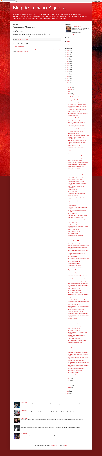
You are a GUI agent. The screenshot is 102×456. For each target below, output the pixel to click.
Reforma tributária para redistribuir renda (76, 320)
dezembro (70, 84)
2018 (68, 65)
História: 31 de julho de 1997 (74, 111)
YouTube (68, 41)
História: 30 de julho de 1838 (74, 120)
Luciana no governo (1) (73, 205)
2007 (68, 391)
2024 (68, 54)
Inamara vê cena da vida (73, 345)
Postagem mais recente (18, 49)
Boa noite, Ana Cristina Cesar (74, 330)
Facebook (69, 43)
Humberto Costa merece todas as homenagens (78, 313)
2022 (68, 58)
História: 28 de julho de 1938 (74, 168)
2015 (68, 71)
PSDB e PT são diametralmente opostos (76, 95)
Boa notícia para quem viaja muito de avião (77, 281)
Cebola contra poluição (73, 115)
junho (69, 378)
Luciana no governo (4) (73, 200)
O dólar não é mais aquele (73, 221)
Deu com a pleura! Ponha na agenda (76, 360)
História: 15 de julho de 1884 (74, 328)
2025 (68, 52)
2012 (68, 76)
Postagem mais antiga (55, 49)
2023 (68, 56)
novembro (70, 85)
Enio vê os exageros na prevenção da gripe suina (78, 245)
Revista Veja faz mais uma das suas (75, 376)
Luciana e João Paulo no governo (75, 222)
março (69, 384)
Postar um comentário (19, 46)
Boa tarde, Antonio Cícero (73, 273)
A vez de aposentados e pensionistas (76, 326)
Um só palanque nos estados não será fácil (77, 158)
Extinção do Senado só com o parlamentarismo (78, 162)
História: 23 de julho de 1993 (74, 231)
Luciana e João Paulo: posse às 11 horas (77, 177)
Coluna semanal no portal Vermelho (75, 131)
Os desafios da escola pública (74, 239)
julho (69, 93)
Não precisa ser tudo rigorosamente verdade (77, 154)
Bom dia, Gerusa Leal (72, 350)
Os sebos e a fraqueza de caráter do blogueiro (78, 215)
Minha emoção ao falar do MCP (74, 152)
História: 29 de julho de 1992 (74, 145)
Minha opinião (23, 402)
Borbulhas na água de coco (74, 297)
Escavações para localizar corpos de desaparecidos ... (76, 138)
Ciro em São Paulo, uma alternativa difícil (77, 164)
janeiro (69, 387)
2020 (68, 61)
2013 (68, 74)
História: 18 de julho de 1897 (74, 288)
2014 (68, 73)
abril (69, 382)
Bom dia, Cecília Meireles (73, 229)
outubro (69, 87)
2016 (68, 69)
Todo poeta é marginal (72, 374)
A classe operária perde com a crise (75, 311)
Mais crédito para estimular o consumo (76, 181)
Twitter (68, 44)
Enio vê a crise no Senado (73, 133)
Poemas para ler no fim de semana (75, 102)
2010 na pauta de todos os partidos (75, 267)
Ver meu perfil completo (70, 34)
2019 (68, 63)
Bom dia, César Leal (72, 191)
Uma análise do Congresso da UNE (75, 235)
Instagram (69, 39)
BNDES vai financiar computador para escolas (78, 113)
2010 (68, 80)
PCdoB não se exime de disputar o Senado (77, 140)
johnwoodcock (54, 445)
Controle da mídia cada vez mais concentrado (78, 296)
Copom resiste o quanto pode (74, 117)
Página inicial (37, 49)
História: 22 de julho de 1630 (74, 243)
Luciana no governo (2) (73, 203)
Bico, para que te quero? (73, 195)
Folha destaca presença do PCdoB (75, 179)
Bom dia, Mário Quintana (73, 119)
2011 (68, 78)
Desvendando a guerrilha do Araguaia (76, 368)
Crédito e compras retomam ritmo (75, 342)
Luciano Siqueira (77, 26)
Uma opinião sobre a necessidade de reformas (78, 352)
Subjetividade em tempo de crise (75, 370)
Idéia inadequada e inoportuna (74, 265)
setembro (70, 89)
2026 (68, 50)
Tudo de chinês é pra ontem (74, 338)
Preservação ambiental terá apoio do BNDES (77, 340)
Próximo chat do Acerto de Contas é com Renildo (78, 322)
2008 (68, 390)
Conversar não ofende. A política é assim (76, 344)
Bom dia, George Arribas (73, 213)
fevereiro (70, 385)
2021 (68, 59)
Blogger (65, 445)
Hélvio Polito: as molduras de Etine (75, 217)
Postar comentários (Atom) (22, 51)
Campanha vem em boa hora (74, 263)
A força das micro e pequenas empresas (76, 193)
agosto (69, 91)
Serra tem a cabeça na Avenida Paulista (76, 272)
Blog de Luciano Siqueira (39, 7)
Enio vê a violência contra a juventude (76, 309)
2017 (68, 67)
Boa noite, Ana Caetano (73, 318)
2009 (68, 82)
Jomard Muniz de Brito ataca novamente (76, 299)
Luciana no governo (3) (73, 201)
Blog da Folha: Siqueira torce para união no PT (78, 283)
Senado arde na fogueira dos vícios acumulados (78, 135)
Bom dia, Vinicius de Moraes (74, 261)
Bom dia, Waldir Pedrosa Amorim (75, 160)
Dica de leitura (23, 433)
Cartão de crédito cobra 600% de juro (76, 166)
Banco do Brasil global (73, 256)
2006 (68, 393)
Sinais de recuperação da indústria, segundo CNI (78, 219)
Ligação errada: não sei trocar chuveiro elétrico (78, 237)
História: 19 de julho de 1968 (74, 304)
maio (69, 380)
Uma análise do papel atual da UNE (75, 147)
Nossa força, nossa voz (73, 233)
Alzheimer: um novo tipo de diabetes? (76, 173)
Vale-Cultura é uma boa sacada (74, 224)
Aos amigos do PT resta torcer (74, 290)
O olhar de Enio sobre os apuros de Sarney (77, 109)
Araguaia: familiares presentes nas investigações (78, 294)
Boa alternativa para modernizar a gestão (77, 104)
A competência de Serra (73, 189)
